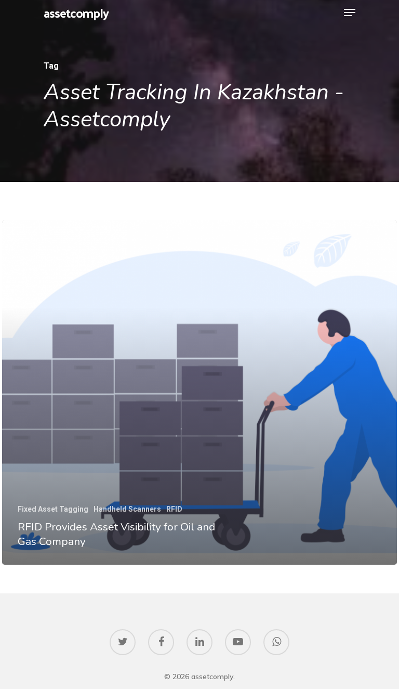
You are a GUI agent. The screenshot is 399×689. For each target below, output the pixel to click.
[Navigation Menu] (349, 12)
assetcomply (76, 12)
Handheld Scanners (127, 509)
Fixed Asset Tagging (53, 509)
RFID (174, 509)
